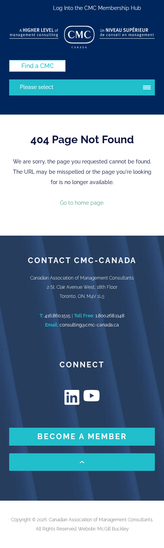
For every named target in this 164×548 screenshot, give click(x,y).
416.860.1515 (58, 315)
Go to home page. (82, 203)
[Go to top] (82, 462)
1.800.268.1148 (109, 315)
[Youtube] (92, 395)
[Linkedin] (72, 397)
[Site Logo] (82, 37)
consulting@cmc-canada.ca (89, 325)
